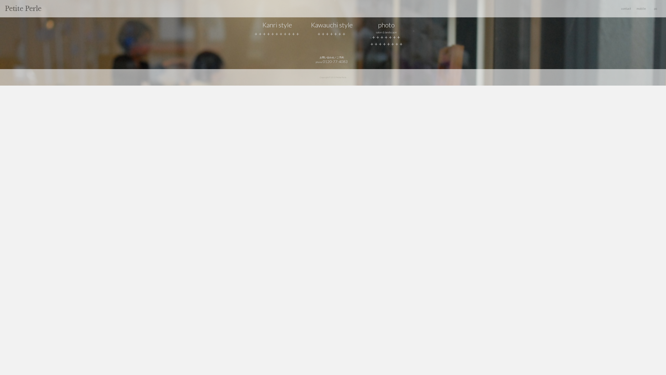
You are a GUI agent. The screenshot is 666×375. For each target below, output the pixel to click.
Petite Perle (23, 9)
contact (626, 8)
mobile (641, 8)
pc (655, 8)
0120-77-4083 (335, 61)
